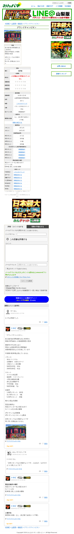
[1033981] (43, 444)
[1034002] (43, 471)
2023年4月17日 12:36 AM (18, 480)
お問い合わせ (61, 66)
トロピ (13, 328)
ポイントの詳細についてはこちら (18, 277)
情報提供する (18, 175)
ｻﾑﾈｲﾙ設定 (68, 6)
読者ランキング (61, 74)
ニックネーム (10, 234)
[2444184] (43, 322)
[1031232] (43, 521)
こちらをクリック (21, 103)
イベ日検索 (59, 6)
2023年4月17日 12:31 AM (18, 508)
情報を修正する (17, 122)
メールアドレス (10, 265)
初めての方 (41, 6)
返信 (45, 322)
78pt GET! (10, 446)
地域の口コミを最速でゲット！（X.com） (26, 299)
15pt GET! (10, 500)
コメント (8, 243)
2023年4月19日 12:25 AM (19, 454)
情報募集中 (21, 149)
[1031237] (43, 497)
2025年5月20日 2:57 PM (17, 313)
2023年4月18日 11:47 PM (18, 330)
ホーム (33, 6)
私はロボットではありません (17, 268)
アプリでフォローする (13, 441)
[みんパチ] (11, 5)
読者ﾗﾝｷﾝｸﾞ (50, 6)
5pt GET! (9, 523)
